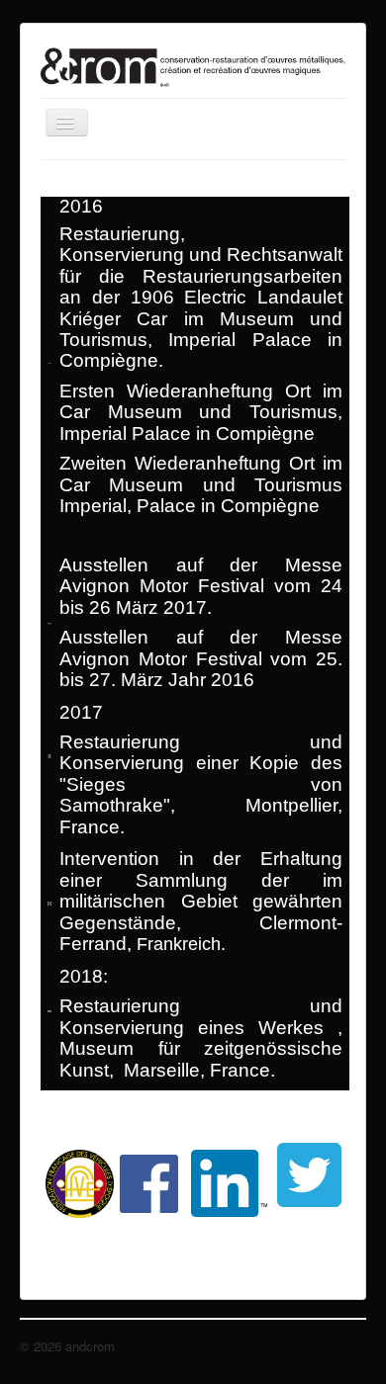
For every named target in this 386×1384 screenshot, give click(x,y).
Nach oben (335, 1346)
